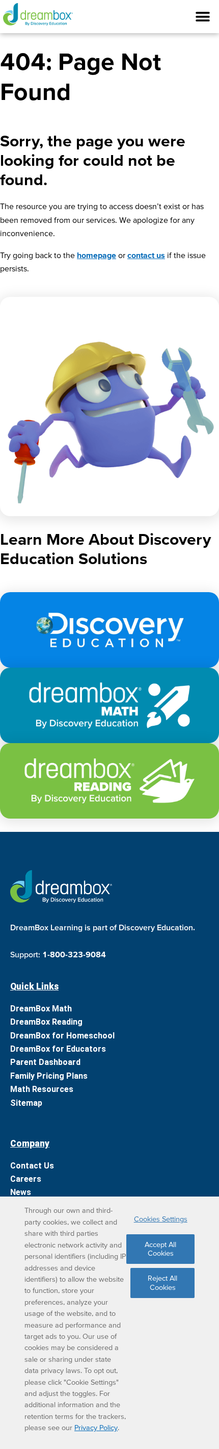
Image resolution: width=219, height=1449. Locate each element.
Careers (25, 1179)
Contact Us (32, 1166)
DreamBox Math (41, 1008)
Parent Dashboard (45, 1062)
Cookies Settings (160, 1219)
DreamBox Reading (46, 1022)
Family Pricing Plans (49, 1076)
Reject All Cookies (162, 1282)
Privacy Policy (96, 1427)
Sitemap (26, 1103)
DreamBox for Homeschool (62, 1035)
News (20, 1192)
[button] (109, 16)
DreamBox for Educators (58, 1049)
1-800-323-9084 (74, 954)
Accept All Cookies (160, 1248)
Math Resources (41, 1089)
